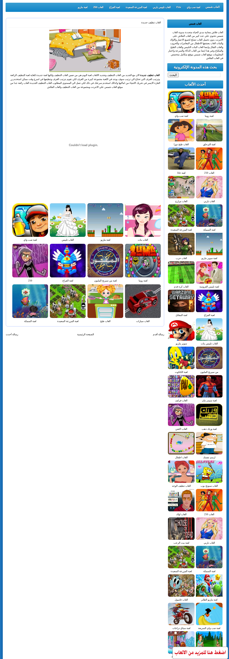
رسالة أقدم (158, 334)
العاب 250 (98, 7)
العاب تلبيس (68, 239)
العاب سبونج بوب (209, 485)
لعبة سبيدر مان (209, 400)
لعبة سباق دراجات (181, 628)
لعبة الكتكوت (181, 372)
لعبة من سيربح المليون (105, 280)
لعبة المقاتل (181, 315)
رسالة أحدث (12, 334)
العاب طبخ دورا (181, 144)
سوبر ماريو (181, 343)
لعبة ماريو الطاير (209, 599)
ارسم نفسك (209, 457)
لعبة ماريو (82, 7)
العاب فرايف (181, 400)
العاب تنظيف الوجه (181, 485)
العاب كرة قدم (181, 286)
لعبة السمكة (30, 321)
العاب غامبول (181, 599)
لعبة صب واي (193, 7)
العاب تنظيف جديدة (151, 22)
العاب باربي (209, 201)
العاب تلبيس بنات (209, 343)
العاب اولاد (181, 514)
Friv (178, 7)
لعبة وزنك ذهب (209, 429)
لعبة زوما (143, 280)
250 (30, 280)
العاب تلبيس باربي (162, 7)
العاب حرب (181, 258)
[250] (200, 657)
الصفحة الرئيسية (85, 334)
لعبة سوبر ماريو (209, 258)
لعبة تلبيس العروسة (209, 286)
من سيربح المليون (209, 372)
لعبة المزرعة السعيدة (136, 7)
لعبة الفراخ (114, 7)
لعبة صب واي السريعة (209, 628)
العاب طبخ (105, 321)
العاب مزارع (181, 201)
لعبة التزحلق (209, 144)
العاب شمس (213, 7)
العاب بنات (143, 239)
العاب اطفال (181, 457)
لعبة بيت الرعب (181, 542)
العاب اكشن (181, 429)
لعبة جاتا (181, 172)
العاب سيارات (143, 321)
